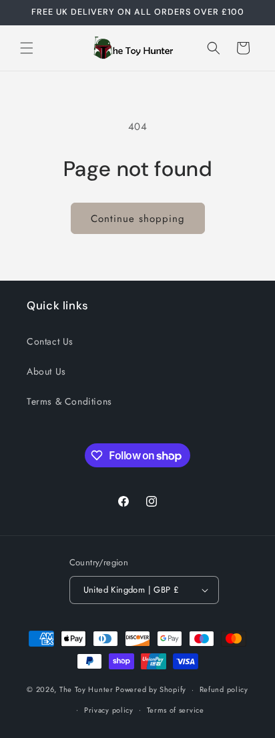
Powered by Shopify (150, 689)
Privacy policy (108, 710)
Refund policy (224, 689)
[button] (26, 48)
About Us (46, 371)
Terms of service (175, 710)
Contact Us (50, 341)
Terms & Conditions (69, 401)
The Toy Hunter (86, 689)
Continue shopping (138, 218)
